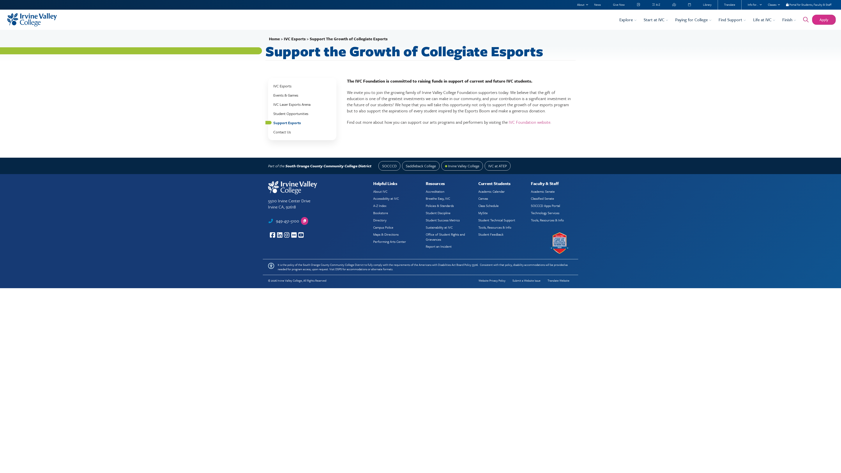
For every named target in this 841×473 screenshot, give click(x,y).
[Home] (310, 20)
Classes (772, 4)
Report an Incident (439, 246)
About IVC (380, 191)
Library (707, 4)
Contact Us (282, 132)
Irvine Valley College (463, 166)
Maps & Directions (386, 234)
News (597, 4)
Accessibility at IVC (386, 198)
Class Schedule (488, 205)
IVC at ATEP (497, 166)
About (581, 4)
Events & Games (285, 95)
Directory (380, 220)
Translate (729, 4)
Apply (824, 19)
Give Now (619, 4)
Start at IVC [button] (655, 20)
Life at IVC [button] (763, 20)
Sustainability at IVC (439, 227)
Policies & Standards (440, 205)
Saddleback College (421, 166)
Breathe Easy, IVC (438, 198)
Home (274, 39)
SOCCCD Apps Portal (545, 205)
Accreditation (435, 191)
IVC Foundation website (529, 122)
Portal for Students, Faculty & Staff (810, 4)
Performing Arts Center (389, 241)
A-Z (657, 4)
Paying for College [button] (692, 20)
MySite (483, 212)
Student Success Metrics (443, 220)
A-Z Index (379, 205)
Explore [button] (626, 20)
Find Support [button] (731, 20)
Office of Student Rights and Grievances (445, 237)
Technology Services (545, 212)
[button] (304, 221)
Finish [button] (787, 20)
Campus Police (383, 227)
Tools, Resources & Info (494, 227)
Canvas (483, 198)
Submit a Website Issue (526, 280)
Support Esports (287, 122)
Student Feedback (491, 234)
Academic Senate (543, 191)
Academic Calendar (491, 191)
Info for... (753, 4)
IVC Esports (295, 39)
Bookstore (380, 212)
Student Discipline (438, 212)
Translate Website (558, 280)
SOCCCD (389, 166)
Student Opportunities (290, 113)
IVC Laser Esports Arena (292, 104)
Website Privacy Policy (492, 280)
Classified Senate (542, 198)
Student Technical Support (496, 220)
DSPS (338, 269)
